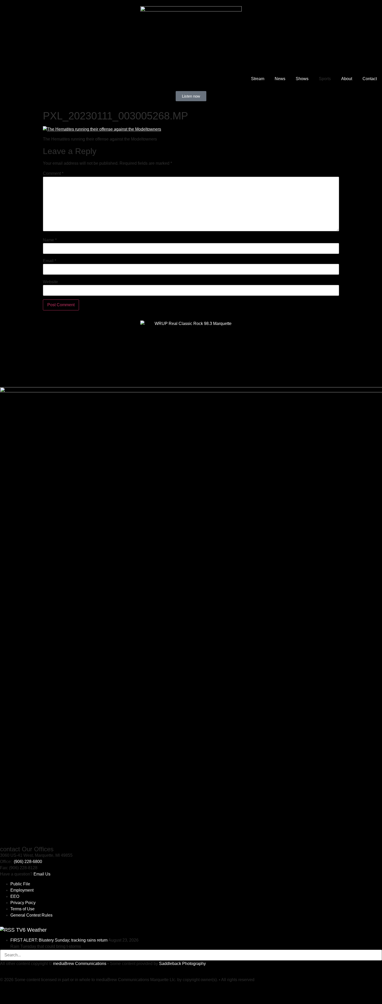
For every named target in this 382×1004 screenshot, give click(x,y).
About (346, 78)
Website (50, 282)
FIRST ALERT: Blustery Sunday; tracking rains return (59, 940)
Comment (53, 173)
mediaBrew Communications (79, 963)
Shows (302, 78)
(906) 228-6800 (28, 861)
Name (50, 240)
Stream (257, 78)
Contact (370, 78)
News (280, 78)
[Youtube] (6, 989)
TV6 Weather (31, 930)
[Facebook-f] (20, 989)
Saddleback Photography (182, 963)
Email (49, 261)
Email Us (42, 874)
